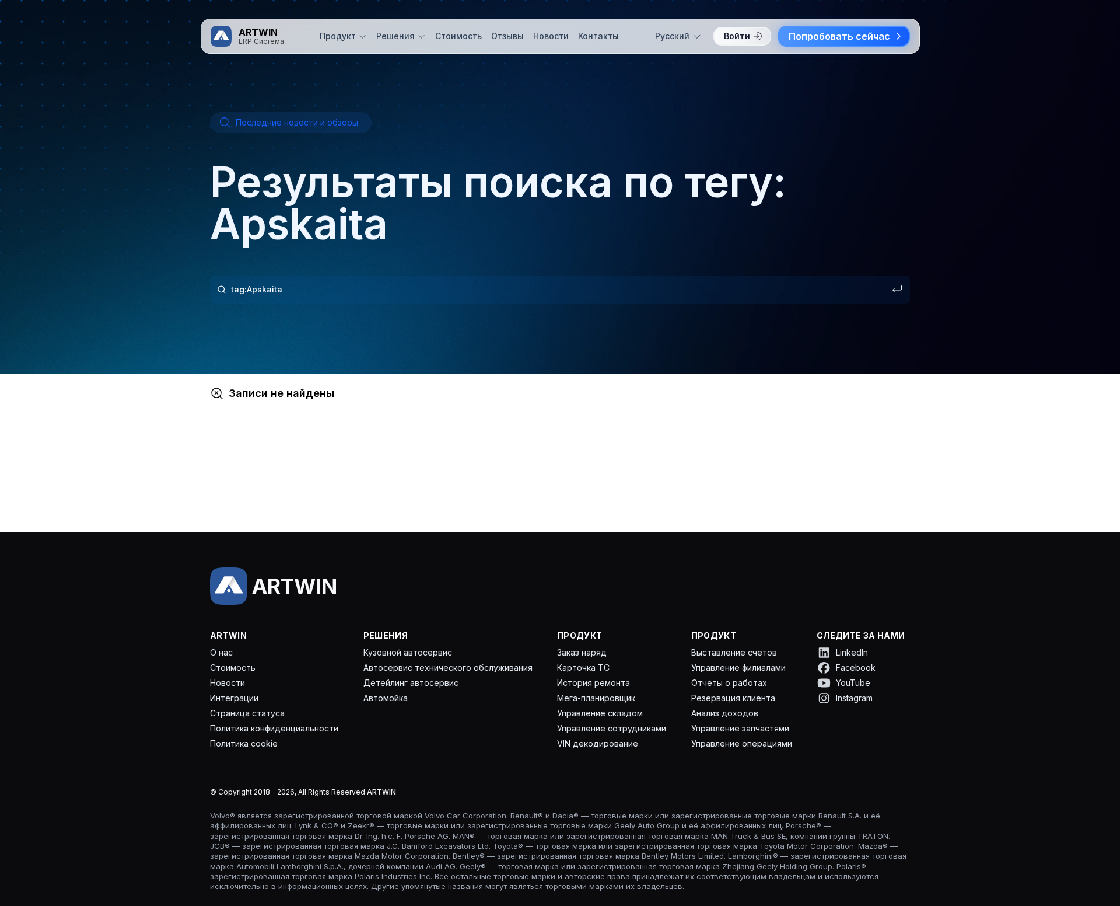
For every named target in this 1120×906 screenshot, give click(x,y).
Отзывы (507, 36)
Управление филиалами (738, 667)
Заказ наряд (582, 652)
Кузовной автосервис (407, 652)
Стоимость (458, 36)
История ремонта (593, 683)
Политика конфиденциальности (274, 728)
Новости (551, 36)
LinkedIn (852, 652)
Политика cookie (244, 743)
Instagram (854, 698)
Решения (395, 36)
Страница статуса (247, 713)
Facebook (856, 667)
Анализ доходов (724, 713)
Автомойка (385, 698)
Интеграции (234, 698)
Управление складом (600, 713)
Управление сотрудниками (611, 728)
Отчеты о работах (729, 683)
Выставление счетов (734, 652)
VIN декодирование (597, 743)
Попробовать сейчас (839, 36)
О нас (221, 652)
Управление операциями (741, 743)
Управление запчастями (740, 728)
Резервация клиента (733, 698)
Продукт (338, 36)
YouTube (853, 683)
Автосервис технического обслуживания (448, 667)
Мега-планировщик (596, 698)
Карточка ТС (583, 667)
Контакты (598, 36)
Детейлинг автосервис (411, 683)
